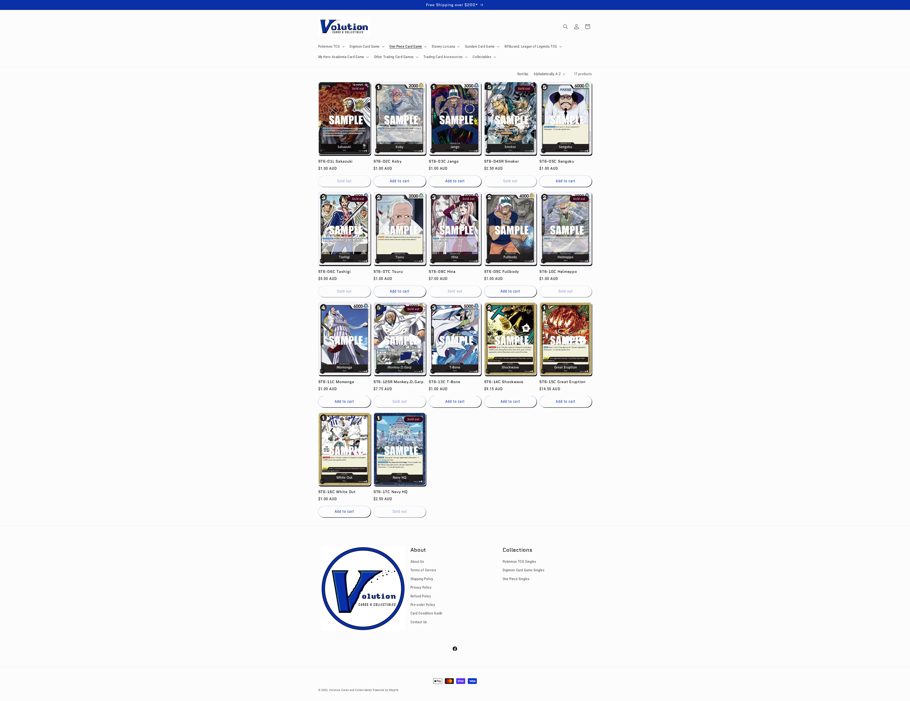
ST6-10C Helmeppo (558, 271)
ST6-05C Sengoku (556, 161)
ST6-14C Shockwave (503, 382)
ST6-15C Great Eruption (562, 382)
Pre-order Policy (422, 605)
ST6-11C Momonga (336, 382)
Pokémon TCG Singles (519, 561)
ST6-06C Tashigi (334, 271)
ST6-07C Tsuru (388, 271)
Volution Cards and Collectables (350, 690)
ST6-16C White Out (337, 492)
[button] (331, 46)
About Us (417, 561)
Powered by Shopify (386, 690)
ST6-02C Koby (387, 161)
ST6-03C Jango (444, 161)
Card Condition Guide (426, 613)
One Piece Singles (516, 579)
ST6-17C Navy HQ (390, 492)
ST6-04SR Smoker (501, 161)
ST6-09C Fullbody (501, 271)
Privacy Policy (421, 587)
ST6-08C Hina (442, 271)
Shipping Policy (421, 579)
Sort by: (523, 74)
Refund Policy (420, 596)
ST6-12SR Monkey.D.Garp (398, 382)
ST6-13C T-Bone (444, 382)
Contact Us (418, 622)
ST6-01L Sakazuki (335, 161)
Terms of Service (423, 570)
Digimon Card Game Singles (524, 570)
